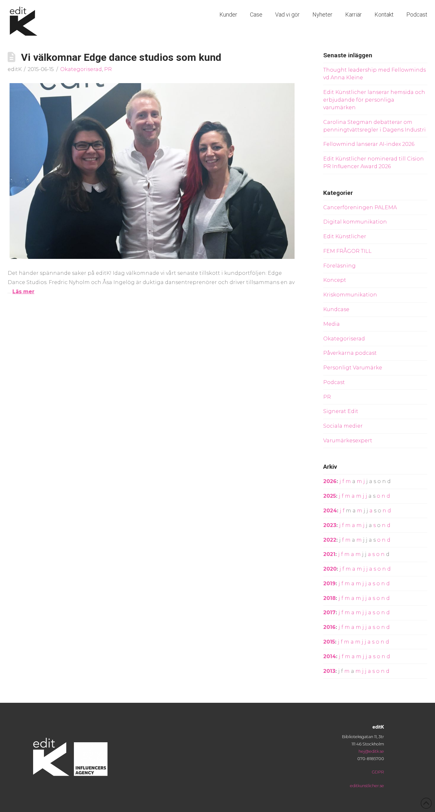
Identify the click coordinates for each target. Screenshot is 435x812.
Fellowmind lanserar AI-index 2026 (368, 144)
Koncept (334, 280)
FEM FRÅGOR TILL (347, 251)
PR (108, 69)
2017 (329, 612)
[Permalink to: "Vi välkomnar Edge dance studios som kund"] (152, 171)
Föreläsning (339, 266)
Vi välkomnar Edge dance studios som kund (121, 57)
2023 (329, 525)
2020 (330, 569)
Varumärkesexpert (347, 441)
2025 (329, 496)
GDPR (378, 772)
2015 (329, 642)
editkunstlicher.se (367, 785)
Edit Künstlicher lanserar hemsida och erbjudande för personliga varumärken (374, 99)
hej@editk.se (371, 751)
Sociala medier (343, 426)
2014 (329, 656)
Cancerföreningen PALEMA (360, 207)
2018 (329, 598)
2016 (329, 627)
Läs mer (23, 291)
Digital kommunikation (355, 222)
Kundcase (336, 309)
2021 (329, 554)
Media (331, 324)
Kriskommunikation (350, 295)
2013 (329, 671)
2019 (329, 584)
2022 (329, 540)
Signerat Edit (340, 411)
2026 (330, 481)
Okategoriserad (81, 69)
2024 (330, 511)
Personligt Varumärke (352, 368)
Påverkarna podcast (350, 353)
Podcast (334, 382)
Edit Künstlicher (344, 236)
